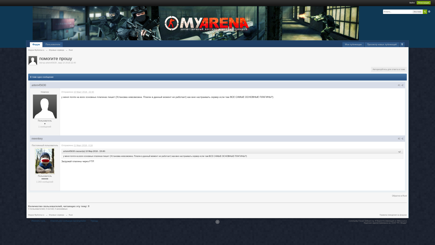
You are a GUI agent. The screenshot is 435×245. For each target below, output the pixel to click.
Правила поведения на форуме (393, 215)
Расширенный (429, 11)
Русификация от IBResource (394, 221)
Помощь (94, 221)
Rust (71, 215)
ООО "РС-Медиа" (399, 223)
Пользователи (53, 44)
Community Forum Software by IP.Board (365, 221)
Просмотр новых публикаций (382, 44)
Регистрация (423, 3)
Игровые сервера (56, 215)
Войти (412, 3)
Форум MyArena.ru (36, 215)
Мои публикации (353, 44)
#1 (399, 85)
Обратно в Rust (399, 196)
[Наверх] (217, 222)
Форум (36, 44)
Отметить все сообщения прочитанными (68, 221)
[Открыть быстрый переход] (402, 44)
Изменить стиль (38, 221)
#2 (399, 138)
